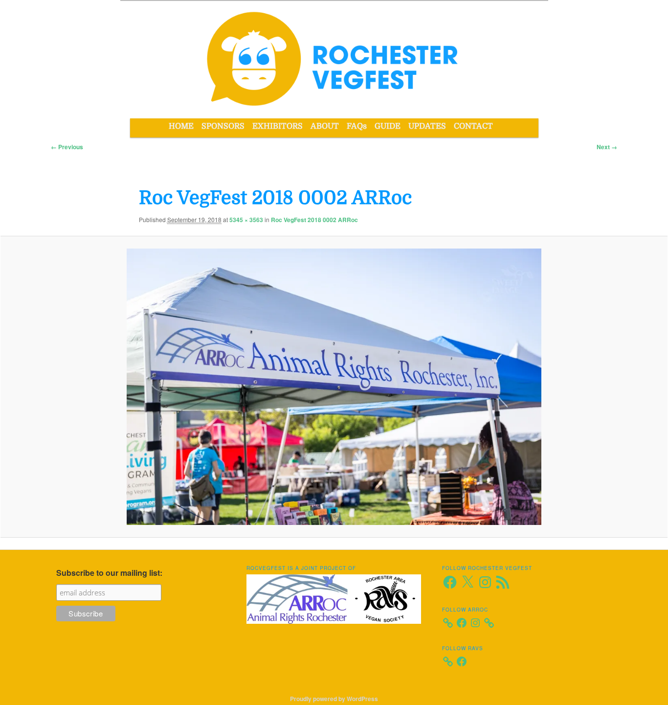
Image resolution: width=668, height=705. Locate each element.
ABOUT (325, 126)
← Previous (67, 146)
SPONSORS (223, 126)
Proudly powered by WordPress (334, 698)
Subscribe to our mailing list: (109, 572)
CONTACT (473, 126)
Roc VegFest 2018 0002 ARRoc (314, 219)
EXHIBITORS (277, 126)
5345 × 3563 (246, 219)
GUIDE (388, 126)
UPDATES (427, 126)
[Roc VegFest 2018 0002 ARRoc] (334, 387)
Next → (607, 146)
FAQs (357, 126)
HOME (181, 126)
